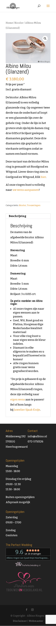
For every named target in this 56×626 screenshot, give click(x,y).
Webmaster (36, 621)
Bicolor (18, 22)
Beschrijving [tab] (17, 216)
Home (9, 22)
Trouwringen (33, 205)
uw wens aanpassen (26, 190)
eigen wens (17, 399)
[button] (45, 38)
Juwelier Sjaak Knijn (27, 409)
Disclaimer (20, 621)
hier (43, 177)
